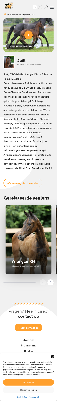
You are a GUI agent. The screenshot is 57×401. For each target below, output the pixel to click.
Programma (28, 345)
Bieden (28, 351)
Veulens (11, 15)
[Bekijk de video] (28, 35)
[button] (52, 356)
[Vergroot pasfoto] (9, 62)
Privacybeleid (33, 397)
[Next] (50, 282)
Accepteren (28, 382)
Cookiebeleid (22, 397)
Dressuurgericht (23, 15)
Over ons (28, 340)
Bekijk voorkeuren (28, 390)
